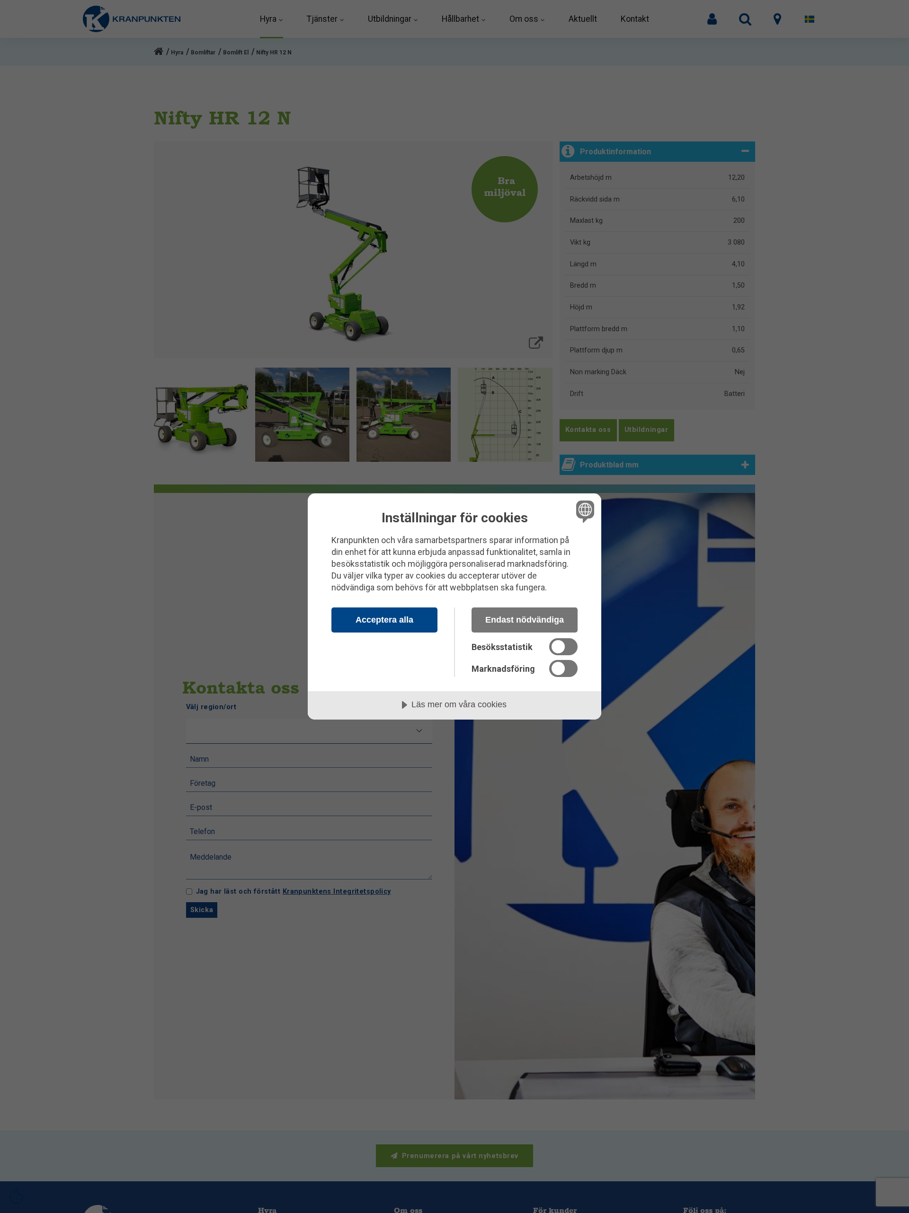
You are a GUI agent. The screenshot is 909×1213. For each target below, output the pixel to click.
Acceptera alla (384, 619)
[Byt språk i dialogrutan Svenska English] (583, 511)
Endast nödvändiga (524, 619)
